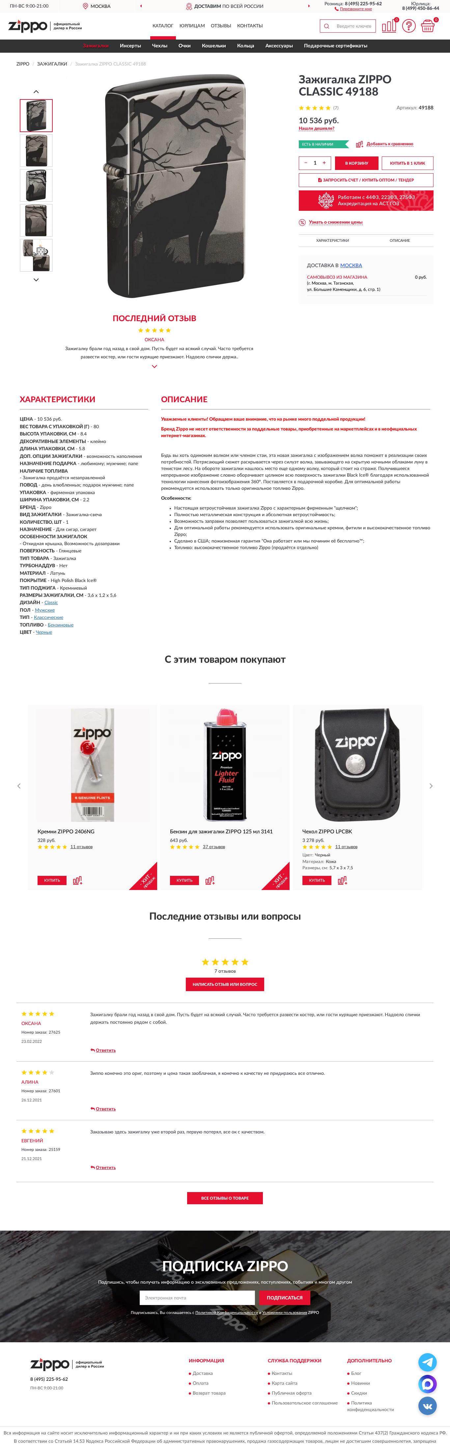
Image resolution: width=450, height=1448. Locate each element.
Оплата (201, 1383)
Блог (356, 1373)
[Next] (36, 280)
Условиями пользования (284, 1313)
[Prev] (36, 91)
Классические (48, 617)
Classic (51, 602)
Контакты (250, 26)
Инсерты (130, 45)
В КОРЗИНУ (356, 163)
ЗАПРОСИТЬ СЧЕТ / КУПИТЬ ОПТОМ (368, 180)
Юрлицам (192, 26)
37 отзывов (214, 847)
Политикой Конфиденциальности (226, 1313)
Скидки (359, 1393)
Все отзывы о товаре (225, 1198)
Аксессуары (279, 45)
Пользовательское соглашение (305, 1403)
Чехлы (159, 45)
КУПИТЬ (52, 880)
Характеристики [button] (332, 240)
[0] (427, 26)
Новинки (360, 1383)
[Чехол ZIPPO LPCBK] (357, 765)
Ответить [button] (106, 1050)
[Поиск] (326, 26)
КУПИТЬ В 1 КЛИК (407, 163)
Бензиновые (60, 625)
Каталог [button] (163, 26)
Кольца (245, 45)
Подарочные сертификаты (335, 45)
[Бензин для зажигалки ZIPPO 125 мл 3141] (225, 765)
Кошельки (214, 45)
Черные (44, 632)
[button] (353, 9)
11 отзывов (81, 847)
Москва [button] (351, 265)
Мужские (45, 610)
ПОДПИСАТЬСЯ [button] (285, 1298)
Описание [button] (400, 240)
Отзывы (221, 26)
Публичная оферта (292, 1393)
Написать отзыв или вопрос (225, 985)
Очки (185, 45)
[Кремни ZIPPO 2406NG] (92, 765)
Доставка (203, 1373)
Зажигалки (96, 45)
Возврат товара (209, 1393)
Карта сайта (284, 1383)
